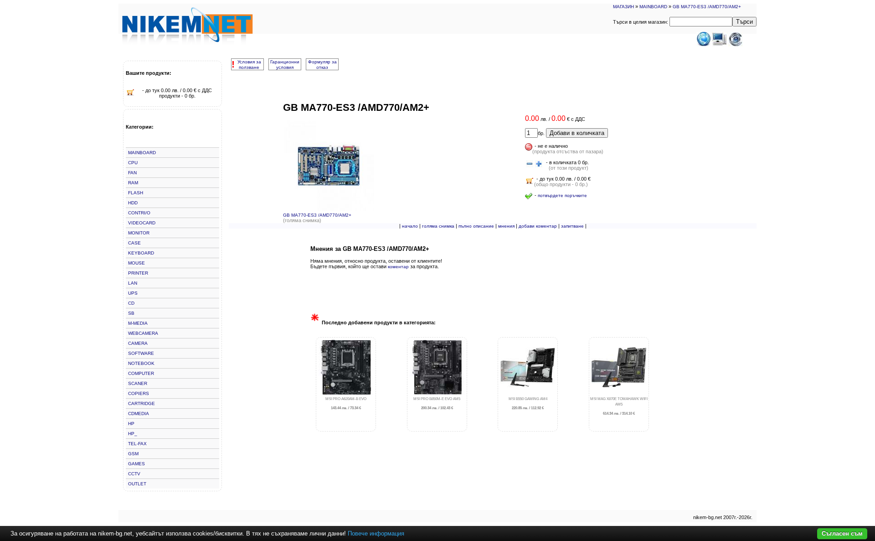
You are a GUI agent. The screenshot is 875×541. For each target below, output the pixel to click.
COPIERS (138, 393)
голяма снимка (438, 226)
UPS (133, 293)
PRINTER (138, 273)
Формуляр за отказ (322, 64)
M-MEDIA (138, 323)
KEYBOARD (141, 252)
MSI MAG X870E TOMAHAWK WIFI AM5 (619, 406)
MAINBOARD (653, 6)
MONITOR (138, 232)
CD (131, 303)
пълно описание (476, 226)
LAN (132, 283)
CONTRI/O (139, 212)
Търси (744, 21)
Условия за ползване (249, 64)
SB (131, 313)
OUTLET (137, 483)
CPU (133, 162)
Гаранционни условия (284, 64)
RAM (133, 182)
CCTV (134, 473)
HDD (133, 202)
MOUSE (136, 262)
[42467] (529, 164)
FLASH (135, 192)
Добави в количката (577, 133)
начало (410, 226)
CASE (134, 242)
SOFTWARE (141, 353)
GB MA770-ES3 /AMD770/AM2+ (707, 6)
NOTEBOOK (141, 363)
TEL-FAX (137, 443)
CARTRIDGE (141, 403)
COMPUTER (141, 373)
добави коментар (538, 226)
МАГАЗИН (623, 6)
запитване (572, 226)
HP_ (132, 433)
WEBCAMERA (143, 333)
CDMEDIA (138, 413)
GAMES (136, 463)
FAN (132, 172)
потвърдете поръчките (562, 195)
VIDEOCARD (141, 222)
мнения (506, 226)
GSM (133, 453)
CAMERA (138, 343)
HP (131, 423)
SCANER (137, 383)
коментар (398, 266)
